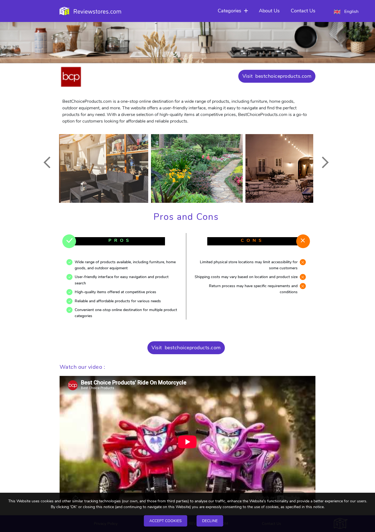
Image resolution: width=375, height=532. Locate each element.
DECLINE (210, 520)
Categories (229, 10)
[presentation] (49, 162)
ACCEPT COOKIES (165, 520)
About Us (269, 10)
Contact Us (303, 10)
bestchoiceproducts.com (283, 76)
